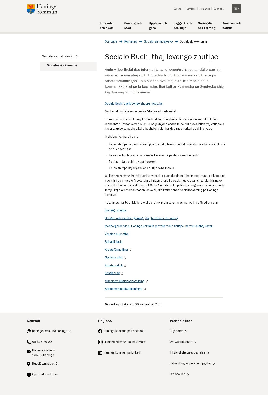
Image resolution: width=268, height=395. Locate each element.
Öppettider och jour (45, 374)
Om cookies (177, 374)
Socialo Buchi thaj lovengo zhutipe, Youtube (134, 103)
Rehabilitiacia (113, 241)
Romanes (205, 9)
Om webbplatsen (181, 341)
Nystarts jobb (114, 257)
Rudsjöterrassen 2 (44, 363)
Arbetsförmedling (116, 249)
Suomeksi (219, 9)
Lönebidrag (112, 273)
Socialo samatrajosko (158, 41)
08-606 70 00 (42, 341)
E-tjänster (176, 331)
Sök (236, 8)
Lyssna (178, 9)
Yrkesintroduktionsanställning (124, 281)
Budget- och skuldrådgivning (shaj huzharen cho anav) (141, 218)
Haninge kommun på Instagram (124, 341)
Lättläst (191, 9)
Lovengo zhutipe (116, 210)
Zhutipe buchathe (117, 234)
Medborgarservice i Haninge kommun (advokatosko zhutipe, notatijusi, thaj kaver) (159, 226)
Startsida (111, 41)
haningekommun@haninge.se (51, 331)
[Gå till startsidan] (42, 12)
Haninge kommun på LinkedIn (123, 352)
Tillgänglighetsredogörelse (187, 352)
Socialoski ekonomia (62, 65)
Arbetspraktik (114, 265)
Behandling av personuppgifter (190, 363)
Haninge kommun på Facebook (124, 331)
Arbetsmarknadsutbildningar (124, 288)
